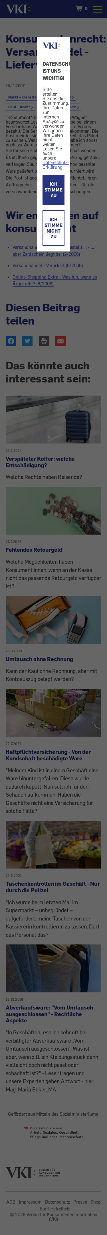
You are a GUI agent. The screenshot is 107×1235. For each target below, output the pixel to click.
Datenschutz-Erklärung (56, 165)
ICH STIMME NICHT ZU (53, 228)
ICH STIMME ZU (53, 189)
